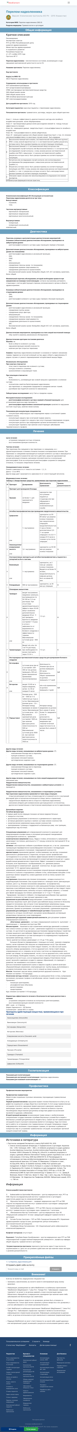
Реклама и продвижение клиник (46, 1385)
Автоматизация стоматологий (44, 1363)
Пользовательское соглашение (17, 1341)
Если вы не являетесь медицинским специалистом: (25, 1279)
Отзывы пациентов (12, 1391)
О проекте (36, 1341)
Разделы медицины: (14, 25)
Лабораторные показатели (27, 1399)
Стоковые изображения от (34, 1424)
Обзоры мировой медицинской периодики (28, 1381)
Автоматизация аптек (46, 1377)
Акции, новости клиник (11, 1382)
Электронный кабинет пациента (13, 1406)
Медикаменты (27, 1395)
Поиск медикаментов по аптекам (12, 1363)
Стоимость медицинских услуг (12, 1387)
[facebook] (70, 1345)
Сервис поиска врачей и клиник (13, 1373)
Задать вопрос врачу (12, 1394)
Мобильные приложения (10, 1410)
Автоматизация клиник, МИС (44, 1359)
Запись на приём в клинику (12, 1378)
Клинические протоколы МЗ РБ (28, 1375)
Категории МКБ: (12, 22)
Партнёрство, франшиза (61, 1359)
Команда (46, 1341)
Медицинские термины (27, 1404)
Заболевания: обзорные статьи (28, 1387)
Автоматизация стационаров (44, 1373)
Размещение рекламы (63, 1362)
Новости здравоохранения (28, 1391)
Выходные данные (38, 1419)
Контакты (32, 1345)
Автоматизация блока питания (46, 1381)
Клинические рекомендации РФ (28, 1370)
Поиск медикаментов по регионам (12, 1359)
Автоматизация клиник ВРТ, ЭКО (47, 1368)
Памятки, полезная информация (12, 1401)
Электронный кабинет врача (30, 1361)
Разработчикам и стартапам (62, 1366)
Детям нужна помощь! (48, 1345)
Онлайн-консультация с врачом (13, 1368)
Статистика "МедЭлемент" (16, 1345)
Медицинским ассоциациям (61, 1371)
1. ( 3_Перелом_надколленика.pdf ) (19, 1262)
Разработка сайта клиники (45, 1390)
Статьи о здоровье (11, 1397)
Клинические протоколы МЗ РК (28, 1366)
